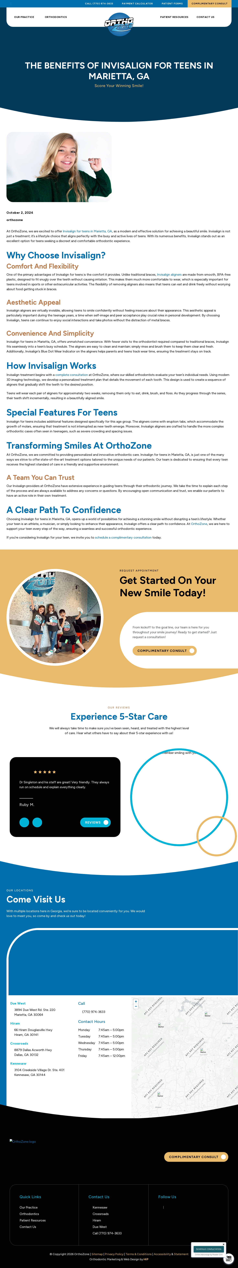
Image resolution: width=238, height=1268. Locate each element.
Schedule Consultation (208, 1249)
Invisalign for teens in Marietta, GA (87, 231)
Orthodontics (56, 17)
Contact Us (206, 17)
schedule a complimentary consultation (123, 537)
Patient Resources (174, 17)
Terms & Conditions (138, 1254)
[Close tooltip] (223, 1244)
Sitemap (97, 1254)
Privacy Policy (114, 1254)
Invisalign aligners (169, 274)
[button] (208, 1016)
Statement (181, 1254)
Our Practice (24, 17)
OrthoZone (199, 524)
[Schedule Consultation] (228, 1258)
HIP (146, 1259)
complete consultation (71, 375)
